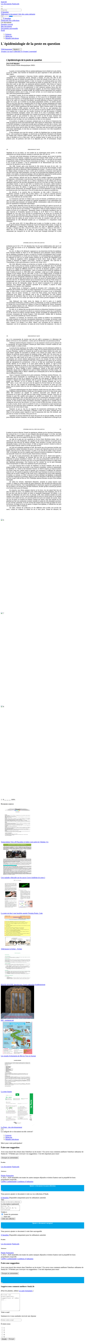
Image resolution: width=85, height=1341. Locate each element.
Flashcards (15, 4)
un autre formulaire (26, 1291)
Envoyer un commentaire (10, 1158)
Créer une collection (8, 1219)
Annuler (4, 1339)
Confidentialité (11, 1181)
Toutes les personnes (11, 1214)
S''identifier (5, 12)
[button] (5, 800)
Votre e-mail (5, 1312)
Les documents (6, 4)
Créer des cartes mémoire (26, 14)
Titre (2, 1200)
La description (10, 1204)
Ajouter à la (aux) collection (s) (12, 51)
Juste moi (7, 1216)
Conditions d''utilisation (25, 1181)
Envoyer (11, 1339)
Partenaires (10, 1176)
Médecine (8, 36)
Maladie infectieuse (12, 38)
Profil (3, 30)
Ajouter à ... (17, 49)
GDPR (3, 1181)
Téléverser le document (9, 14)
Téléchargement (7, 49)
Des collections (14, 20)
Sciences (8, 34)
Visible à (4, 1212)
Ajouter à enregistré (30, 51)
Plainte (3, 1176)
